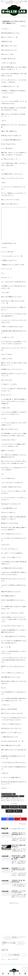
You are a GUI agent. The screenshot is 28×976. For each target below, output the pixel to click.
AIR (14, 793)
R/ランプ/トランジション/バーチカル (10, 796)
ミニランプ (21, 800)
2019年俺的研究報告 (7, 793)
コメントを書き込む (14, 954)
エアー (4, 798)
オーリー (22, 796)
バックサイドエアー (13, 800)
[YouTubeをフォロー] (20, 819)
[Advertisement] (14, 918)
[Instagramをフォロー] (7, 819)
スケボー (4, 800)
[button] (18, 811)
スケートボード (17, 798)
